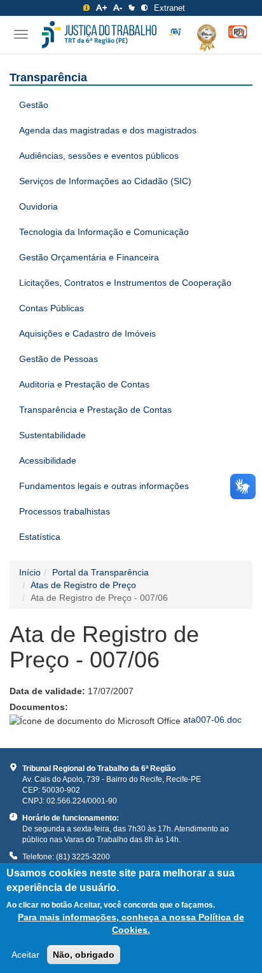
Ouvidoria (38, 206)
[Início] (99, 34)
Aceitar (25, 955)
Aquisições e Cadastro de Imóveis (87, 333)
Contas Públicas (51, 308)
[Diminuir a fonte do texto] (117, 7)
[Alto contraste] (144, 7)
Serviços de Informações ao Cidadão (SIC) (105, 181)
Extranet (169, 8)
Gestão (33, 105)
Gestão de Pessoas (58, 359)
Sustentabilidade (52, 435)
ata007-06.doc (212, 720)
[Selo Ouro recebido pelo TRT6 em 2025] (202, 35)
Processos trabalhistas (64, 511)
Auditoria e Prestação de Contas (84, 384)
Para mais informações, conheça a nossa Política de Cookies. (131, 923)
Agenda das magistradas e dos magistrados (108, 130)
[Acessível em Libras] (131, 7)
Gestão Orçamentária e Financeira (89, 257)
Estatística (39, 537)
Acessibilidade (47, 460)
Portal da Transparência (100, 572)
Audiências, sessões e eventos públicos (99, 156)
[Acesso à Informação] (86, 7)
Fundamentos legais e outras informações (104, 486)
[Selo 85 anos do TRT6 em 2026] (175, 32)
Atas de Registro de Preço (83, 585)
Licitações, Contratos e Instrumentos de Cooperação (125, 283)
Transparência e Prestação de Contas (95, 410)
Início (30, 572)
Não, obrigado (83, 955)
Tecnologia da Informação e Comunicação (104, 232)
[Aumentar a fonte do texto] (101, 7)
